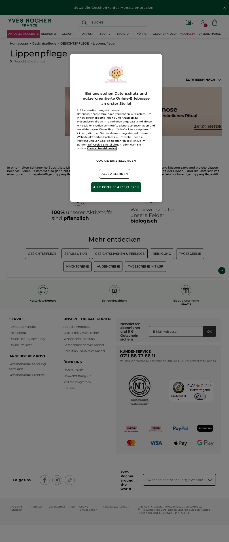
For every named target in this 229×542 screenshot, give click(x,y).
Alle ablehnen (115, 174)
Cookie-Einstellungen (116, 160)
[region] (116, 128)
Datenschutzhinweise (101, 148)
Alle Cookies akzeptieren (116, 187)
